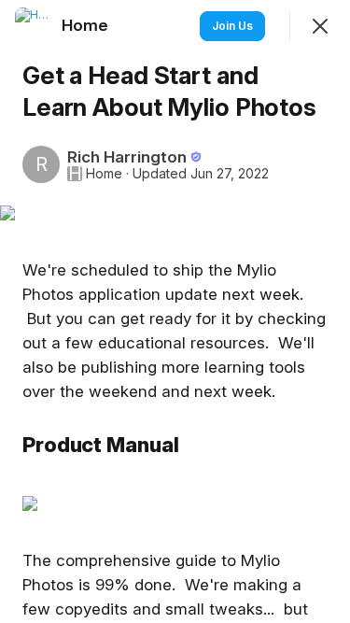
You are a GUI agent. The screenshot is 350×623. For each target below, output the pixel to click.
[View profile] (33, 26)
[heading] (87, 25)
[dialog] (175, 311)
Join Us (232, 26)
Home (104, 173)
